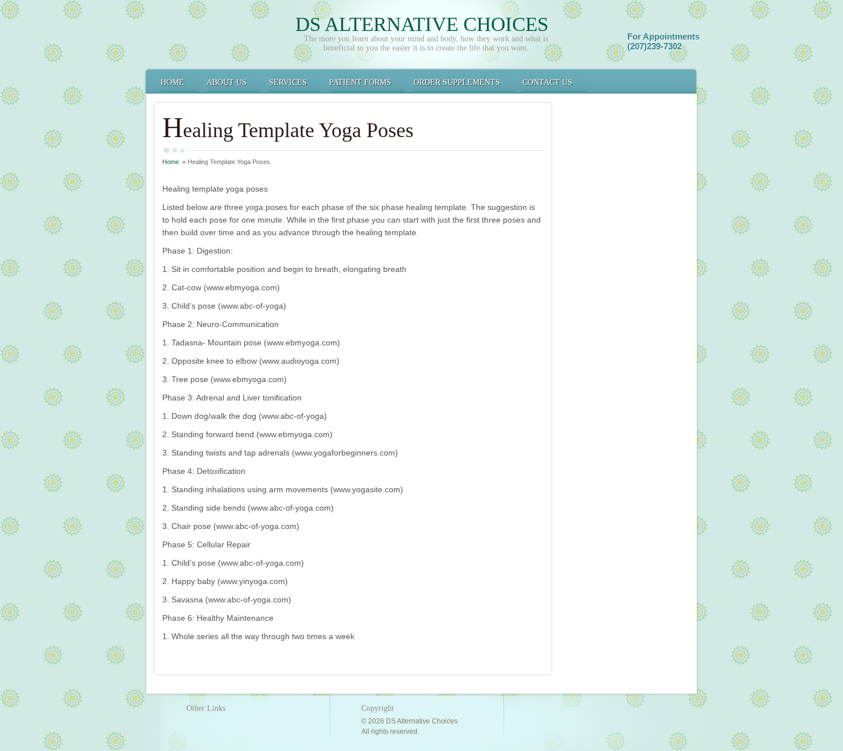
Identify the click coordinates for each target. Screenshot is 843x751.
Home (172, 82)
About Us (226, 82)
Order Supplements (456, 82)
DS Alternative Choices (421, 24)
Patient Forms (360, 82)
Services (288, 82)
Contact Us (547, 82)
